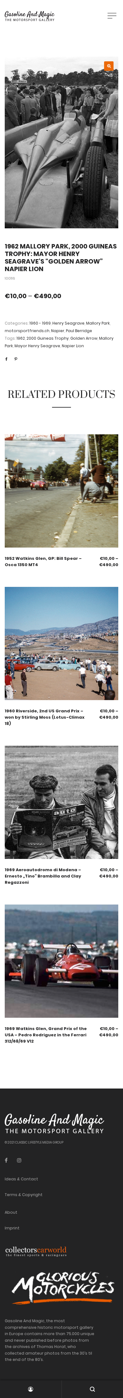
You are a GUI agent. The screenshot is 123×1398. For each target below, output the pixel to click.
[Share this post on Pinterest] (15, 359)
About (11, 1212)
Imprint (12, 1228)
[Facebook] (6, 1160)
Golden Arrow (83, 338)
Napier (57, 330)
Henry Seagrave (68, 323)
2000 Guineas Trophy (47, 338)
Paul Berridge (79, 330)
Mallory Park (98, 323)
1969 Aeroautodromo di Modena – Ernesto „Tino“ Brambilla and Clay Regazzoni (43, 876)
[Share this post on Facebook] (6, 359)
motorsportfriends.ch (27, 330)
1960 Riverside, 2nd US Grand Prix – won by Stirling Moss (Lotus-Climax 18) (45, 717)
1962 (20, 338)
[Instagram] (19, 1160)
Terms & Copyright (24, 1194)
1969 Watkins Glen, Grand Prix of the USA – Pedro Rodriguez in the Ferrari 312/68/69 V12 (46, 1035)
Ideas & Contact (21, 1179)
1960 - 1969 (40, 323)
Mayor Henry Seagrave (37, 345)
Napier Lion (73, 345)
